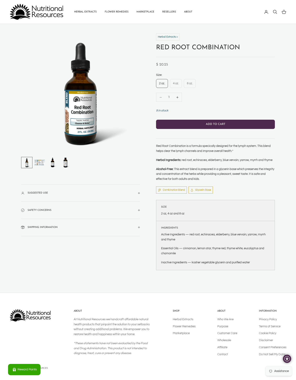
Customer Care (227, 333)
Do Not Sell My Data (272, 354)
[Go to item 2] (39, 162)
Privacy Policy (268, 319)
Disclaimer (266, 340)
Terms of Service (269, 326)
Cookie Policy (267, 333)
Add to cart (215, 124)
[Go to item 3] (52, 162)
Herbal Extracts (85, 12)
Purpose (222, 326)
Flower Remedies (116, 12)
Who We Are (225, 319)
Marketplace (145, 12)
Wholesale (224, 340)
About (188, 12)
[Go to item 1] (26, 162)
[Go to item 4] (65, 162)
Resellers (169, 12)
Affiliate (222, 347)
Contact (222, 354)
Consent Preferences (272, 347)
